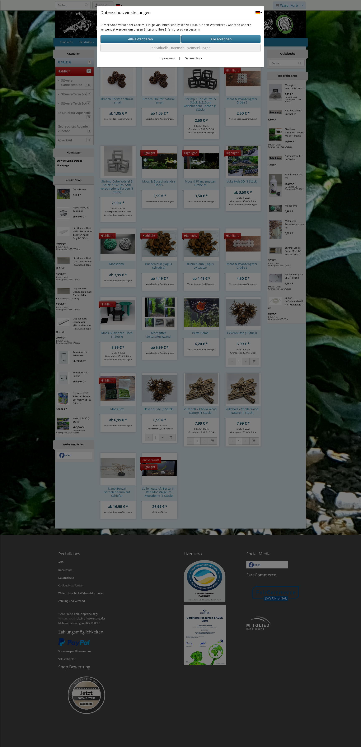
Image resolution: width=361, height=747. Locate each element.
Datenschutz (193, 58)
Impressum (167, 58)
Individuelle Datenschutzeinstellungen (181, 48)
